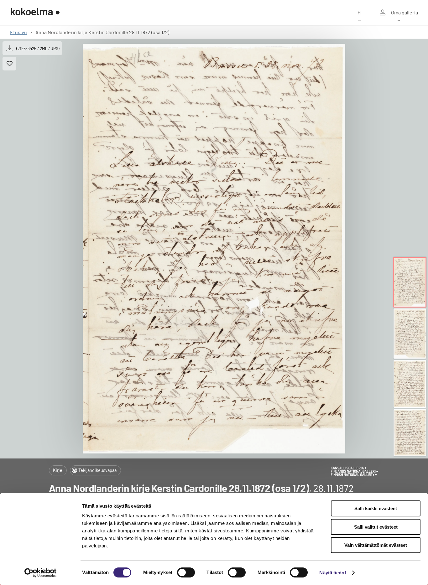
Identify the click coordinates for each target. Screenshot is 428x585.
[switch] (186, 572)
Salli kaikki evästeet (375, 508)
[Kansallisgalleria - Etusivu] (35, 12)
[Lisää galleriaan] (9, 63)
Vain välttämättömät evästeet (375, 545)
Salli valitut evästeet (376, 527)
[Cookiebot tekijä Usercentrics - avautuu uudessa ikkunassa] (40, 572)
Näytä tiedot (332, 572)
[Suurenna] (214, 248)
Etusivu (18, 32)
